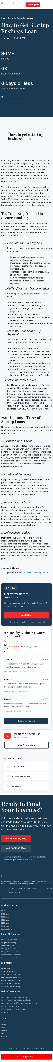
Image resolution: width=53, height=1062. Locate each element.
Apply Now (26, 615)
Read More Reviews (26, 721)
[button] (50, 5)
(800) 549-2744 (26, 745)
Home (3, 18)
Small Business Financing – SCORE (33, 572)
